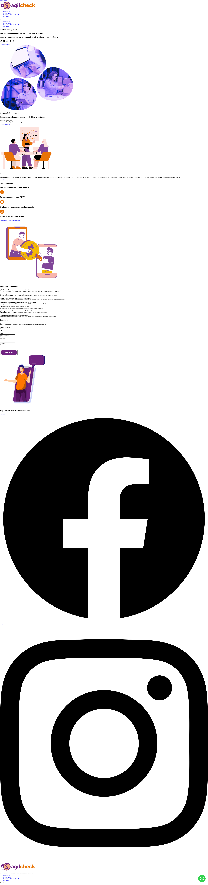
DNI (1, 330)
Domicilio (2, 337)
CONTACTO (6, 16)
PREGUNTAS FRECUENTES (11, 14)
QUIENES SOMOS (8, 12)
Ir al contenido (3, 0)
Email (1, 333)
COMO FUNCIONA (8, 13)
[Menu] (0, 19)
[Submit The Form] (9, 352)
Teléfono (2, 340)
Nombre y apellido (5, 327)
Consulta (2, 343)
